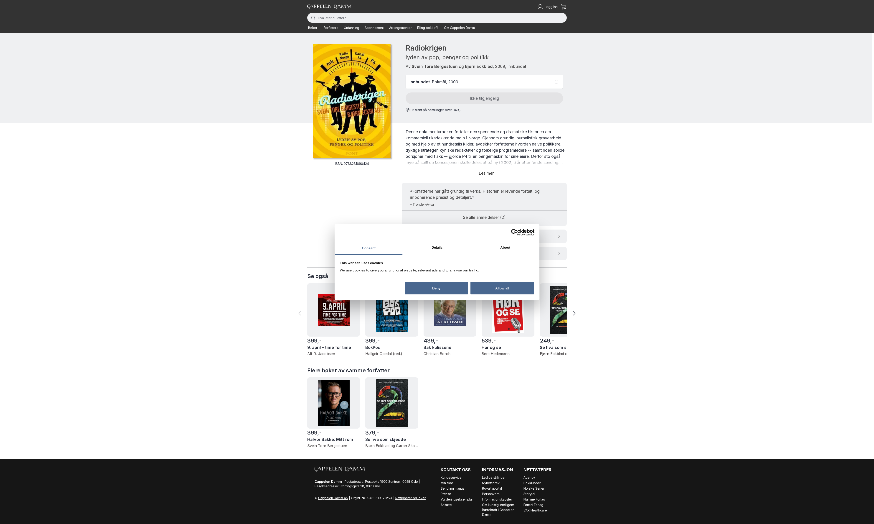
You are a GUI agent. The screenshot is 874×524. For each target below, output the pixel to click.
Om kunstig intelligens (498, 505)
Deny (436, 288)
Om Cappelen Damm (459, 28)
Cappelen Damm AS (333, 498)
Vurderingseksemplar (457, 499)
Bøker (312, 28)
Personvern (491, 494)
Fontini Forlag (533, 505)
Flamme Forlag (534, 499)
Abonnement (374, 28)
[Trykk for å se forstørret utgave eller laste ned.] (352, 101)
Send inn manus (452, 488)
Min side (447, 483)
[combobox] (437, 18)
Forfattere (331, 28)
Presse (446, 494)
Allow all (502, 288)
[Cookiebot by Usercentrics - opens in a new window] (514, 232)
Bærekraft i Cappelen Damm (498, 512)
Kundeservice (451, 477)
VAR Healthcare (535, 510)
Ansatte (446, 505)
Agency (529, 477)
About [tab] (505, 247)
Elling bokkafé (428, 28)
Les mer (486, 173)
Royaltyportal (492, 488)
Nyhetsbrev (491, 483)
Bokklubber (532, 483)
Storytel (529, 494)
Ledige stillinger (494, 477)
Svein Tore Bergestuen (435, 66)
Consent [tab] (369, 248)
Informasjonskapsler (497, 499)
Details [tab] (437, 247)
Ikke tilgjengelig (484, 98)
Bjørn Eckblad (479, 66)
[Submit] (312, 18)
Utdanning (351, 28)
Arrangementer (400, 28)
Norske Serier (533, 488)
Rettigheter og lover (410, 498)
